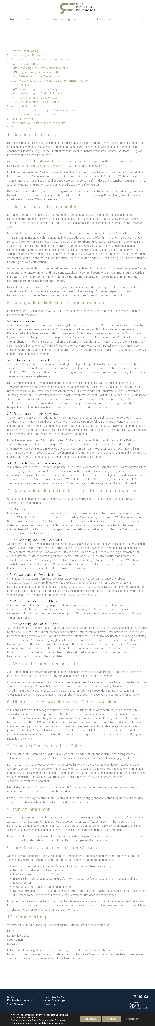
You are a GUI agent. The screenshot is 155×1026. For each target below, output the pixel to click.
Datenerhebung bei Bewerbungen (40, 77)
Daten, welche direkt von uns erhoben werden (40, 60)
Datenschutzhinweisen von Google (119, 613)
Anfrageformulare (30, 64)
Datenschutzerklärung (24, 51)
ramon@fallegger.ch (56, 1000)
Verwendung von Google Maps (38, 98)
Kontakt (139, 19)
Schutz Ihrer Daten (22, 119)
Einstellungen (45, 1023)
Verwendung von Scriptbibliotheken (41, 93)
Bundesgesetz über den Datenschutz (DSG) (74, 162)
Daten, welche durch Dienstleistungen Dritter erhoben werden (50, 81)
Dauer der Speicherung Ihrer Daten (33, 115)
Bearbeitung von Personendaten (31, 55)
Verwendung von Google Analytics (40, 89)
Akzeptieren (91, 1019)
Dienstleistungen (62, 19)
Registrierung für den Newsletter (40, 72)
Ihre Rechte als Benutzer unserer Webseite (38, 123)
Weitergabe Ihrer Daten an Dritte (31, 106)
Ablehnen (111, 1019)
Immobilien (18, 19)
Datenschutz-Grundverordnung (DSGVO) (46, 166)
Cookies (24, 85)
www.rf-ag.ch (51, 1004)
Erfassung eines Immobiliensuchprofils (43, 68)
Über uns (103, 19)
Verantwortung (21, 127)
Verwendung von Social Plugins (39, 102)
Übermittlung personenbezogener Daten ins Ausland (44, 110)
